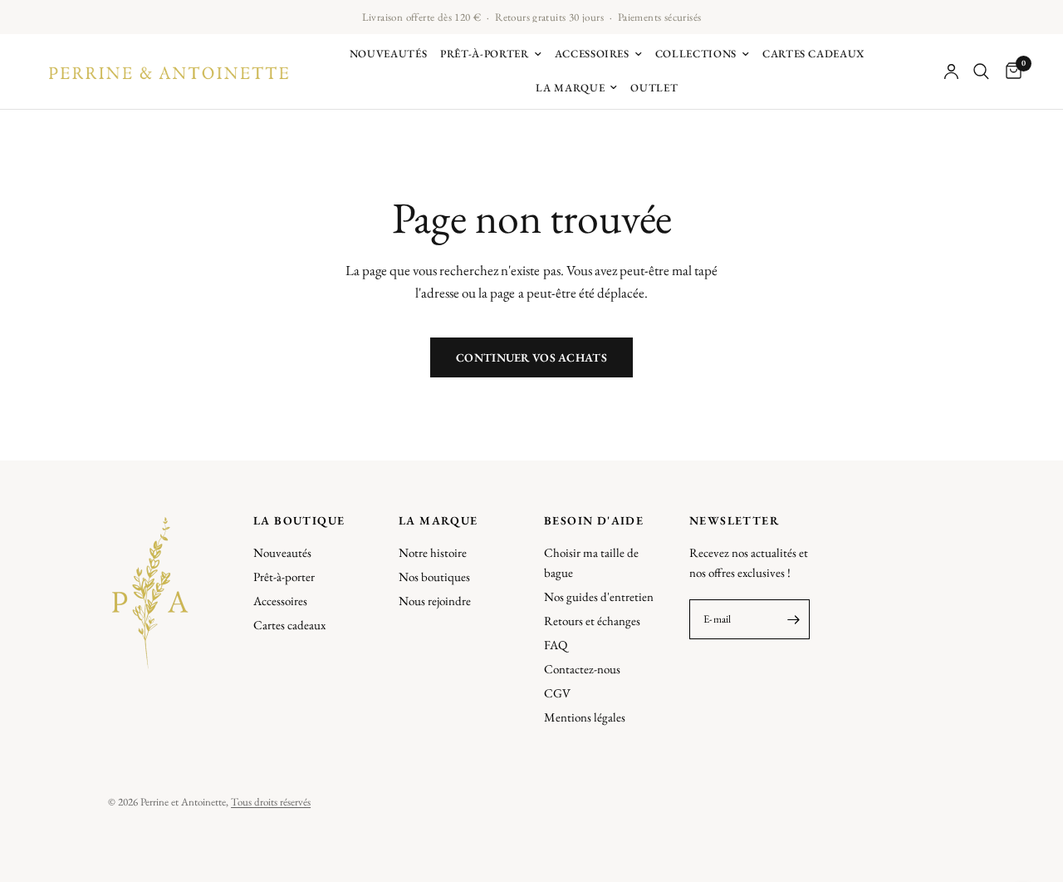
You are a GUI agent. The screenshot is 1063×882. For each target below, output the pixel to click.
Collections (696, 54)
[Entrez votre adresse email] (793, 619)
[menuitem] (388, 54)
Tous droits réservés (271, 802)
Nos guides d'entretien (599, 596)
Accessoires (592, 54)
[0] (1009, 71)
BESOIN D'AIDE (594, 520)
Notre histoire (433, 552)
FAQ (555, 645)
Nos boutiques (434, 576)
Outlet (654, 88)
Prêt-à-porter (484, 54)
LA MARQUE (438, 520)
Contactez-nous (582, 669)
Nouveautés (389, 54)
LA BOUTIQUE (299, 520)
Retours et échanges (592, 620)
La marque (570, 88)
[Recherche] (981, 71)
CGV (557, 693)
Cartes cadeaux (813, 54)
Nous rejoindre (435, 601)
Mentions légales (584, 717)
